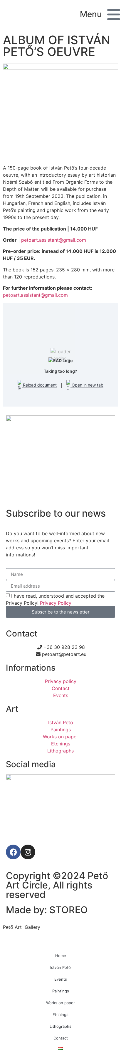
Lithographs (60, 1026)
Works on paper (60, 1002)
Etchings (60, 1014)
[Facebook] (13, 852)
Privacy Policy (55, 603)
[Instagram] (28, 852)
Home (60, 955)
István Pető (60, 967)
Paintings (60, 991)
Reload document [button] (39, 385)
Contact (60, 1038)
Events (60, 979)
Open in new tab (86, 385)
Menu (91, 14)
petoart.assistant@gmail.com (53, 240)
